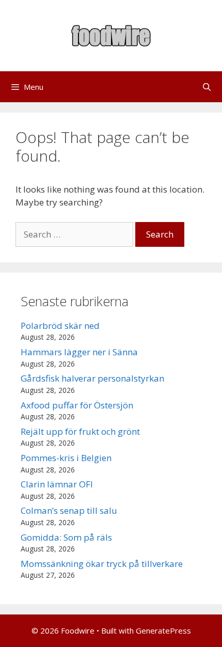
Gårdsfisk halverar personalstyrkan (92, 378)
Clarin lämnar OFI (57, 484)
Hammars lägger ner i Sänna (79, 352)
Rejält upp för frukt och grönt (80, 431)
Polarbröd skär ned (60, 326)
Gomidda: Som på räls (66, 537)
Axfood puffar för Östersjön (77, 405)
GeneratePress (163, 630)
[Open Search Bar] (207, 86)
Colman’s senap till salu (69, 510)
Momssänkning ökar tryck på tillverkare (102, 564)
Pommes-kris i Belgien (66, 458)
